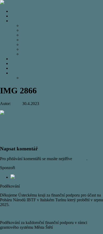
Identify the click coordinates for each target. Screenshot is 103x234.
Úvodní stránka (23, 11)
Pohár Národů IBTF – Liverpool (48, 39)
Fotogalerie (20, 20)
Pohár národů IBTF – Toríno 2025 (50, 25)
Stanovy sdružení (25, 58)
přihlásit (79, 158)
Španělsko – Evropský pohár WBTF (51, 44)
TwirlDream (21, 16)
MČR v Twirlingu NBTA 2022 (47, 49)
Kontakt (17, 68)
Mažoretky (30, 77)
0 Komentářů (51, 103)
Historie (17, 73)
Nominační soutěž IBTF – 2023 (47, 54)
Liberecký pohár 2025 (39, 35)
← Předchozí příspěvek (19, 129)
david (16, 103)
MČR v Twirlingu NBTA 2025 (47, 30)
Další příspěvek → (15, 138)
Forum (16, 63)
